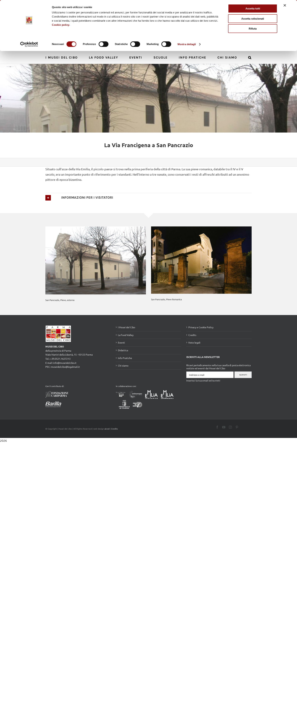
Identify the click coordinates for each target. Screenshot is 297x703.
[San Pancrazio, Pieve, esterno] (95, 260)
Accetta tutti (252, 8)
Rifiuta (253, 28)
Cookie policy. (61, 24)
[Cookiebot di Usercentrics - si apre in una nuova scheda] (29, 44)
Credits (192, 334)
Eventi (121, 342)
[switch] (103, 44)
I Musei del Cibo (126, 327)
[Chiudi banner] (285, 5)
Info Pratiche (125, 357)
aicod (106, 428)
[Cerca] (250, 57)
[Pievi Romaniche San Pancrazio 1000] (201, 259)
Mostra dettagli (187, 44)
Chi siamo (123, 365)
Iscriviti (243, 375)
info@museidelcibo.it (64, 362)
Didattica (123, 350)
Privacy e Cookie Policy (200, 327)
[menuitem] (63, 57)
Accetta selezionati (252, 18)
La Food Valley (126, 334)
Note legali (194, 342)
